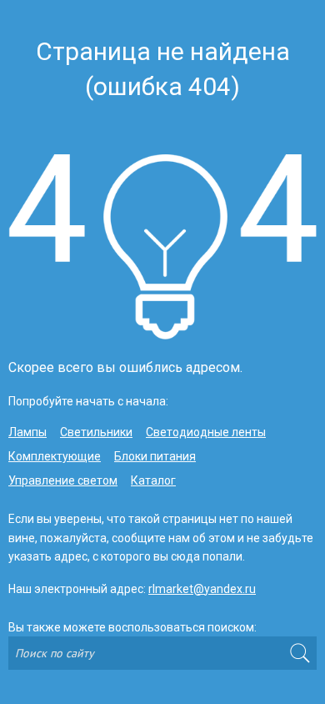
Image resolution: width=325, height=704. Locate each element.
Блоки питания (155, 456)
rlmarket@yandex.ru (202, 589)
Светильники (96, 432)
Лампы (27, 432)
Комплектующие (54, 456)
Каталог (153, 480)
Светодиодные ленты (206, 432)
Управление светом (63, 480)
